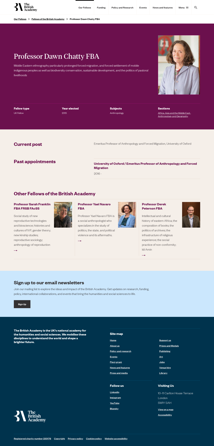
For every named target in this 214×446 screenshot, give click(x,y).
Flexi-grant (116, 362)
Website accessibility (116, 438)
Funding (101, 7)
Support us (165, 340)
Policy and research (120, 351)
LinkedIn (114, 392)
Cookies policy (94, 438)
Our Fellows (84, 7)
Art (161, 356)
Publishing (164, 351)
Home (113, 340)
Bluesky (114, 408)
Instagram (115, 397)
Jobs (162, 362)
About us (115, 345)
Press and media (119, 372)
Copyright (59, 438)
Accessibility (165, 414)
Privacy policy (75, 438)
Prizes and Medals (169, 345)
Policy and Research (122, 7)
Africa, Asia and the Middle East (174, 112)
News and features (163, 7)
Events (143, 7)
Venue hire (165, 367)
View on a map (165, 409)
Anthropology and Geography (173, 116)
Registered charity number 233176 (32, 438)
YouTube (114, 403)
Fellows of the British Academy (48, 19)
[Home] (25, 7)
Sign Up (22, 304)
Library (163, 372)
